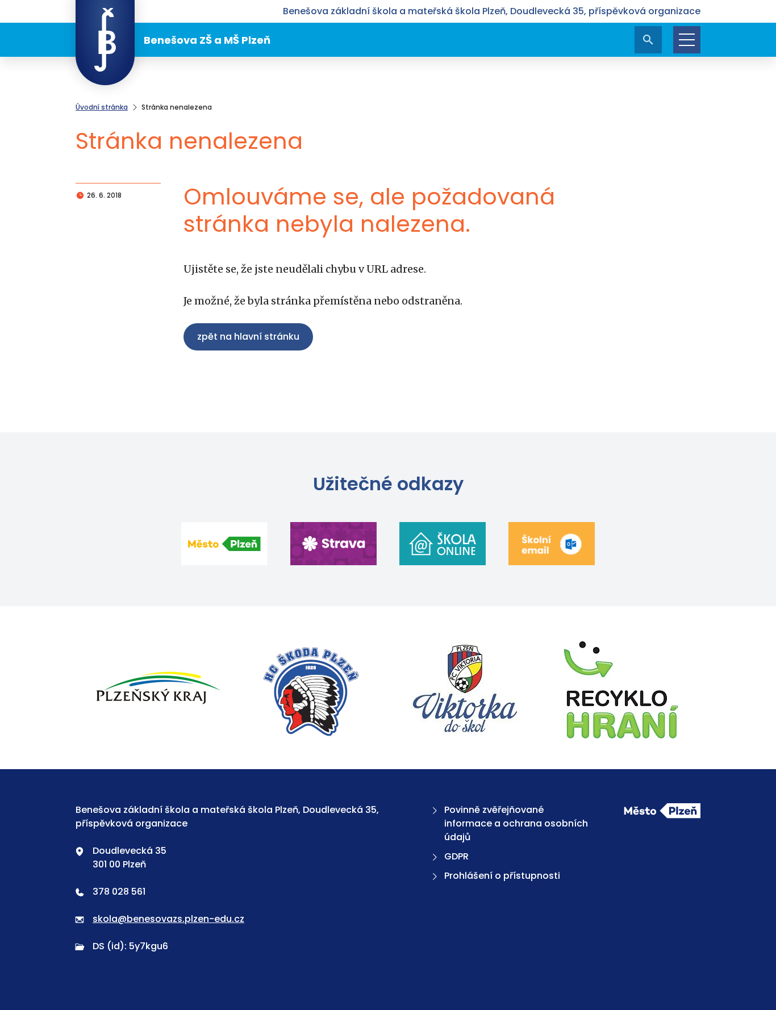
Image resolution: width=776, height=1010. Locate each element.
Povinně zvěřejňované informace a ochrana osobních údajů (516, 823)
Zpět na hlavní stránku (248, 336)
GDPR (456, 856)
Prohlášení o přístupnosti (502, 875)
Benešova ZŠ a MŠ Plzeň (207, 40)
